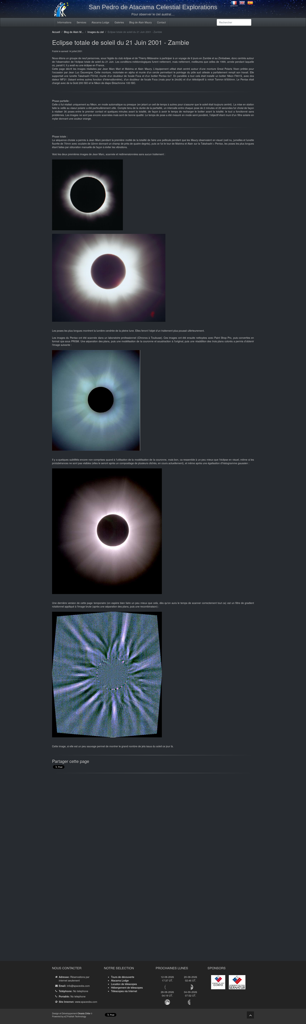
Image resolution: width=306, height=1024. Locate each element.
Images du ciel (95, 32)
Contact (161, 22)
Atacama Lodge (100, 22)
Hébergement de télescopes (127, 987)
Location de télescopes (124, 984)
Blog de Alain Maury (140, 22)
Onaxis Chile (84, 1013)
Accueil (56, 32)
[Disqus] (153, 821)
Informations (64, 22)
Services (81, 22)
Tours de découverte (122, 977)
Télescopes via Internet (124, 991)
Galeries (119, 22)
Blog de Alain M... (74, 32)
